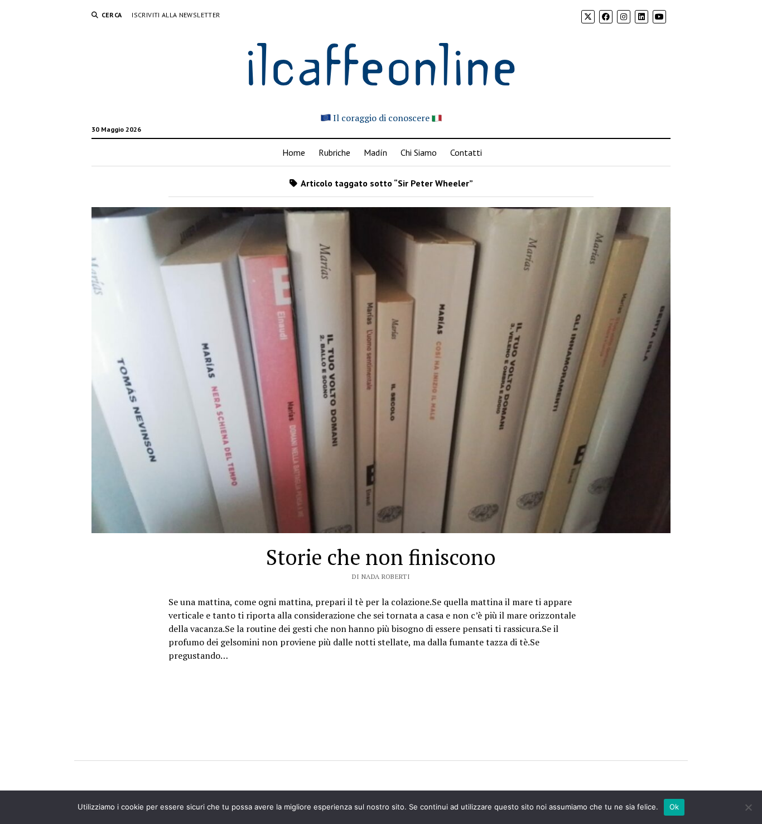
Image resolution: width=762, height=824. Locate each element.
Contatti (466, 152)
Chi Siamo (419, 152)
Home (293, 152)
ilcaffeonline (381, 62)
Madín (375, 152)
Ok (674, 806)
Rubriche (334, 152)
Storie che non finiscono (381, 557)
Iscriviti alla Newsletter (176, 15)
